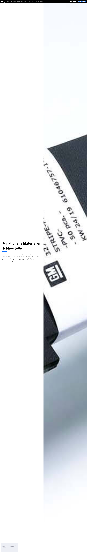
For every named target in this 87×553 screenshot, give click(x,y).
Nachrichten (37, 1)
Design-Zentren (31, 1)
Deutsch (41, 1)
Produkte (14, 1)
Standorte (25, 1)
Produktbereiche (20, 1)
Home (8, 1)
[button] (71, 1)
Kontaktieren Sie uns (81, 1)
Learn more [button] (4, 547)
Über (10, 1)
